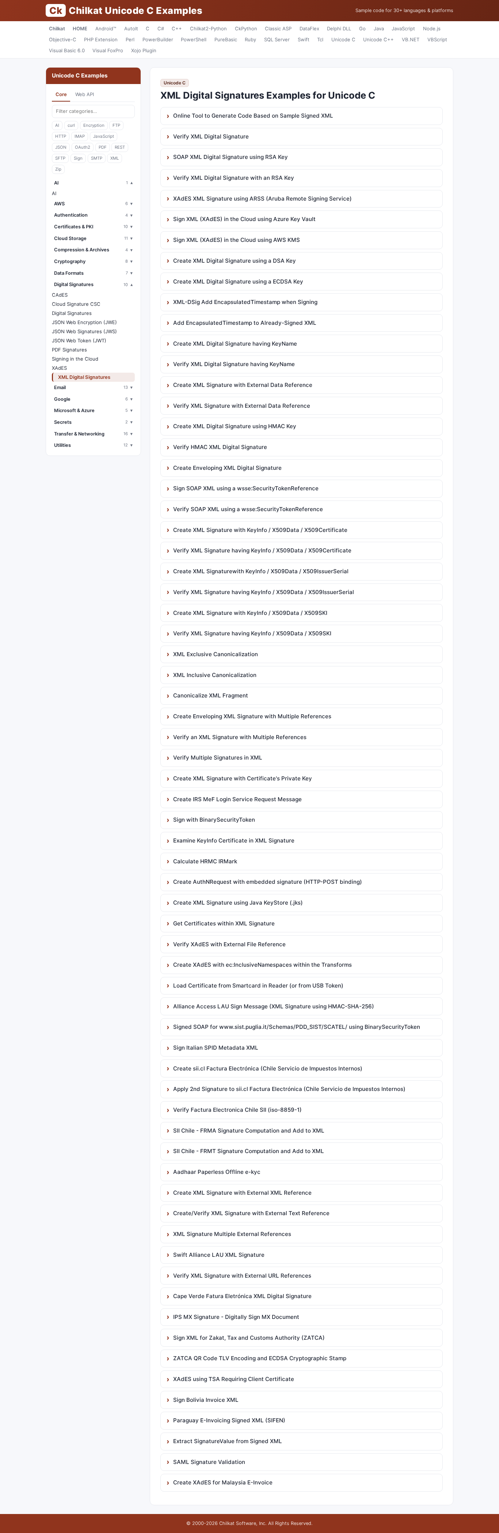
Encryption (93, 125)
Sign (78, 158)
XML (114, 158)
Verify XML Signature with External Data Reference (241, 405)
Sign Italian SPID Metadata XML (215, 1047)
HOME (80, 28)
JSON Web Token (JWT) (79, 340)
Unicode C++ (378, 39)
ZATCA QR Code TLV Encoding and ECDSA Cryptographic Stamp (259, 1358)
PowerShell (193, 39)
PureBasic (225, 39)
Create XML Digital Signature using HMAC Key (234, 426)
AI (57, 125)
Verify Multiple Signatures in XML (217, 757)
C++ (177, 28)
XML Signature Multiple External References (232, 1233)
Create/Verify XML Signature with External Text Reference (251, 1213)
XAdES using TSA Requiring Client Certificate (233, 1379)
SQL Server (277, 39)
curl (71, 125)
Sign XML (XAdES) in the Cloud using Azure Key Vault (244, 219)
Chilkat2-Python (208, 28)
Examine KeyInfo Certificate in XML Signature (233, 840)
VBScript (437, 39)
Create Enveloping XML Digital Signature (227, 467)
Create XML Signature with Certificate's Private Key (242, 778)
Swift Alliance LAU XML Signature (218, 1254)
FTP (116, 125)
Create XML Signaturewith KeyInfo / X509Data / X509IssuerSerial (260, 571)
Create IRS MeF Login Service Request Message (237, 799)
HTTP (60, 136)
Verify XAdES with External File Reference (229, 944)
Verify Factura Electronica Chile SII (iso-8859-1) (237, 1109)
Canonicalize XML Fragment (210, 695)
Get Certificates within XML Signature (224, 923)
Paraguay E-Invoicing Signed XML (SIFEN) (229, 1420)
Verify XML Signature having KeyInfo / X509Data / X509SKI (252, 633)
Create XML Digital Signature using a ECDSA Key (238, 281)
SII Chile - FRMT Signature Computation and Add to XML (248, 1151)
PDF (103, 147)
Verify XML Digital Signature (211, 136)
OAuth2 (82, 147)
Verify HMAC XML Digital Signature (220, 447)
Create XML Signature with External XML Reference (242, 1192)
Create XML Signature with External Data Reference (242, 384)
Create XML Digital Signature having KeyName (235, 343)
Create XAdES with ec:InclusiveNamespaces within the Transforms (262, 964)
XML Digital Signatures (84, 377)
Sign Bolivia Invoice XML (206, 1399)
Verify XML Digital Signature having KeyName (234, 364)
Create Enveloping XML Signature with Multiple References (252, 716)
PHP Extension (101, 39)
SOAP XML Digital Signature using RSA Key (230, 156)
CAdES (60, 295)
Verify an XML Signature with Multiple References (239, 737)
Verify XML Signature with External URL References (242, 1275)
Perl (130, 39)
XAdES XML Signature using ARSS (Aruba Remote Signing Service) (262, 198)
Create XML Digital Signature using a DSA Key (234, 260)
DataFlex (309, 28)
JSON (60, 147)
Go (362, 28)
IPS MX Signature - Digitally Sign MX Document (236, 1316)
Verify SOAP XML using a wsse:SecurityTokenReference (248, 509)
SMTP (96, 158)
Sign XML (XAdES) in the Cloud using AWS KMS (236, 239)
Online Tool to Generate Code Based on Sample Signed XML (253, 115)
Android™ (105, 28)
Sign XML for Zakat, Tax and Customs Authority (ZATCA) (249, 1337)
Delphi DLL (339, 28)
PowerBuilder (157, 39)
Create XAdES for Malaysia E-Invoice (223, 1482)
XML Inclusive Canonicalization (214, 675)
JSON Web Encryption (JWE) (84, 322)
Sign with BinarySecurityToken (214, 819)
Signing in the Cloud (75, 359)
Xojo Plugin (143, 50)
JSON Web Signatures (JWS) (84, 331)
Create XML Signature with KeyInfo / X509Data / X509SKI (250, 612)
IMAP (80, 136)
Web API (84, 94)
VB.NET (410, 39)
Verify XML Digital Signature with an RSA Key (233, 177)
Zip (58, 169)
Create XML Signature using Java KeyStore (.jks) (238, 902)
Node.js (432, 28)
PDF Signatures (69, 350)
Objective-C (62, 39)
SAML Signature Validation (209, 1461)
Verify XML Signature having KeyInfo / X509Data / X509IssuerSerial (263, 592)
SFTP (60, 158)
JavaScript (403, 28)
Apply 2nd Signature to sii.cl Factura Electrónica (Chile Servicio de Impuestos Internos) (289, 1088)
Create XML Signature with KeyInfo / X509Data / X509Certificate (260, 529)
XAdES (59, 368)
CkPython (246, 28)
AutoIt (131, 28)
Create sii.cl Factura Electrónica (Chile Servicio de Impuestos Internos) (267, 1068)
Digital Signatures (72, 313)
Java (379, 28)
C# (160, 28)
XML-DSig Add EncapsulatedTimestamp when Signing (245, 301)
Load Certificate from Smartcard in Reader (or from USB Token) (258, 985)
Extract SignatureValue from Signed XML (227, 1441)
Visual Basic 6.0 (67, 50)
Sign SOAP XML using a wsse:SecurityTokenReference (246, 488)
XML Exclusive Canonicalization (215, 654)
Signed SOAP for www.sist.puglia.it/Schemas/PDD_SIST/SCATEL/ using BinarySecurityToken (296, 1026)
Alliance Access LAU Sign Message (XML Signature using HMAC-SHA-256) (273, 1006)
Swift (303, 39)
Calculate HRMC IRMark (205, 861)
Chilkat (57, 28)
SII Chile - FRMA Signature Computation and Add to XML (248, 1130)
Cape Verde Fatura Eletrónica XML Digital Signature (242, 1296)
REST (120, 147)
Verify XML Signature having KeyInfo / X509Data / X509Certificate (262, 550)
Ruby (250, 39)
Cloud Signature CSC (76, 304)
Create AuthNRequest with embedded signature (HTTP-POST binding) (267, 881)
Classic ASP (278, 28)
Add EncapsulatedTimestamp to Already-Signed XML (244, 322)
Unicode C (343, 39)
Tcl (320, 39)
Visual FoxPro (107, 50)
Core (61, 94)
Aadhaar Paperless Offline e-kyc (216, 1171)
